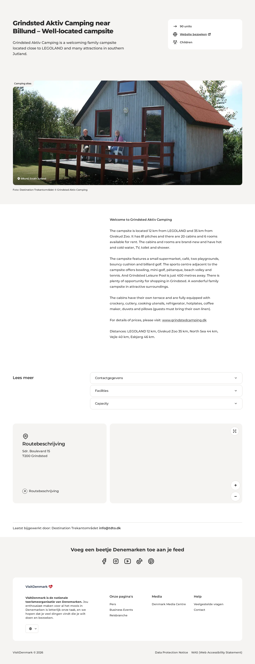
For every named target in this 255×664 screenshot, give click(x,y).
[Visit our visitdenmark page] (127, 561)
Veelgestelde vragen (209, 604)
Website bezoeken (193, 34)
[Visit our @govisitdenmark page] (139, 561)
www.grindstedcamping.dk (184, 320)
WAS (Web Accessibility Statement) (216, 652)
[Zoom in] (235, 485)
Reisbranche (119, 615)
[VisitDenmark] (39, 587)
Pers (113, 604)
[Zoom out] (235, 496)
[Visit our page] (115, 561)
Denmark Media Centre (169, 604)
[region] (176, 463)
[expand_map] (234, 431)
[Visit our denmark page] (104, 561)
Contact (199, 610)
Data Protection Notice (171, 652)
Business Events (121, 610)
